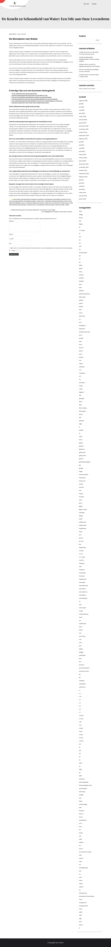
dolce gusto (82, 411)
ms (80, 620)
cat (80, 370)
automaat (82, 316)
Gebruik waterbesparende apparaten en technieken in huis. (30, 95)
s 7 (80, 712)
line (80, 544)
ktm (80, 535)
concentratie (16, 199)
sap (80, 798)
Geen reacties (22, 34)
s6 (79, 773)
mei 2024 (81, 186)
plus (80, 658)
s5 (79, 766)
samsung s (82, 792)
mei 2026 (81, 110)
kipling (81, 516)
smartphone (82, 820)
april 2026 (82, 113)
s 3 (80, 700)
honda (81, 484)
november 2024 (83, 167)
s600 (80, 776)
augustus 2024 (83, 177)
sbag (80, 801)
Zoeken (82, 36)
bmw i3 (81, 348)
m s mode (82, 557)
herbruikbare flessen (30, 201)
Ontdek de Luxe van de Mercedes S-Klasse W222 (89, 76)
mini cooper (82, 608)
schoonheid (56, 203)
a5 (79, 249)
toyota (81, 858)
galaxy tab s (82, 455)
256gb (81, 214)
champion (82, 373)
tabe (80, 839)
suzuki (80, 833)
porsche (81, 665)
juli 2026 (81, 104)
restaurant (82, 687)
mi (79, 601)
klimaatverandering (58, 201)
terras (81, 849)
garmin (81, 459)
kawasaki (81, 513)
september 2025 (84, 135)
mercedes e (82, 595)
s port (81, 731)
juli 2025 (81, 142)
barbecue (82, 329)
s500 (80, 769)
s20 (80, 750)
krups (80, 532)
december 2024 (84, 164)
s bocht (81, 715)
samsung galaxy (83, 782)
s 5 (80, 706)
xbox (80, 922)
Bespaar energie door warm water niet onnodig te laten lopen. (30, 103)
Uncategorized (83, 868)
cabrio (81, 363)
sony (80, 826)
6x (79, 227)
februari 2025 (83, 158)
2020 (80, 211)
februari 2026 (83, 120)
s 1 (79, 690)
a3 (79, 240)
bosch (81, 351)
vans (80, 877)
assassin (81, 281)
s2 (79, 747)
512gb (80, 224)
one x (80, 643)
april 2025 (82, 151)
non (80, 633)
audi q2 (81, 300)
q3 (79, 674)
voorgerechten (83, 906)
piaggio (81, 652)
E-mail (11, 239)
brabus (81, 357)
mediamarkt (82, 579)
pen (80, 646)
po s (80, 662)
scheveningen (83, 804)
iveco (80, 500)
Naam (11, 234)
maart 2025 (82, 154)
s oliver (81, 728)
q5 (79, 677)
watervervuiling (49, 205)
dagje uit (81, 392)
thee (80, 855)
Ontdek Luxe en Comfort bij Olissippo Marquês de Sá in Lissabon (89, 65)
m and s (81, 551)
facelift (81, 430)
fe (79, 433)
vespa (81, 883)
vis (79, 890)
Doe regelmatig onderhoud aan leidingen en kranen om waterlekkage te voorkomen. (37, 101)
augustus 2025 (83, 139)
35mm (81, 218)
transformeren (64, 203)
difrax (80, 402)
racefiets (81, 681)
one (80, 639)
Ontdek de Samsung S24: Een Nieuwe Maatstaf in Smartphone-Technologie (32, 210)
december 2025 (83, 126)
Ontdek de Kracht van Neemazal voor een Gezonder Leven (88, 53)
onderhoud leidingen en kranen (35, 203)
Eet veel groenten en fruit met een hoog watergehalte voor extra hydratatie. (35, 99)
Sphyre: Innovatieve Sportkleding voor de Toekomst (89, 70)
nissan (81, 630)
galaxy (81, 443)
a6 (79, 256)
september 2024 (84, 173)
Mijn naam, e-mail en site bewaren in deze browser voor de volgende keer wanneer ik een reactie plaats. (42, 248)
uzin (80, 871)
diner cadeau (83, 408)
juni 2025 (81, 145)
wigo (80, 918)
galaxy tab (82, 452)
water (71, 203)
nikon (80, 627)
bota (80, 354)
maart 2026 (82, 116)
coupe (81, 386)
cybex (81, 389)
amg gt (81, 275)
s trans (81, 738)
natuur (23, 203)
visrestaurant (83, 893)
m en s (81, 554)
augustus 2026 (83, 101)
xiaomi (81, 925)
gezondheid (56, 199)
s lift (80, 722)
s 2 (80, 693)
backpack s (82, 325)
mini (80, 604)
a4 (80, 243)
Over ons (86, 4)
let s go (81, 541)
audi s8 (81, 306)
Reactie (11, 221)
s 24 (80, 696)
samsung (81, 779)
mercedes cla (83, 592)
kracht (66, 201)
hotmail (81, 487)
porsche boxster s (84, 668)
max (80, 566)
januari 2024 (82, 199)
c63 (80, 360)
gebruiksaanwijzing (84, 462)
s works (81, 741)
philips (81, 649)
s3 (79, 757)
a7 (79, 259)
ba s (80, 322)
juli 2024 (81, 180)
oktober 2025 (83, 132)
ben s (80, 335)
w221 (80, 915)
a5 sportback (83, 253)
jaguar (81, 506)
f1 (79, 427)
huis (80, 490)
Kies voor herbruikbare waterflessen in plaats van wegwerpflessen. (32, 97)
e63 (80, 417)
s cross (81, 719)
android (81, 278)
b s (80, 319)
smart (81, 817)
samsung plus (83, 788)
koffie (80, 519)
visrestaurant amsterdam (86, 896)
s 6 (80, 709)
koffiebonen (82, 522)
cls (80, 379)
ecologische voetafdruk (37, 199)
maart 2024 (82, 192)
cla (80, 376)
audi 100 (81, 291)
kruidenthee (82, 528)
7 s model (82, 230)
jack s (80, 503)
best (80, 341)
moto (80, 617)
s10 (80, 744)
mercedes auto (83, 585)
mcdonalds (82, 573)
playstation (82, 655)
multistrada (82, 623)
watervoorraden (60, 205)
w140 (80, 909)
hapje (80, 471)
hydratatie (48, 201)
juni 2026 (81, 107)
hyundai (81, 497)
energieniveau (48, 199)
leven (70, 201)
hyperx (81, 493)
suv (80, 830)
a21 (80, 237)
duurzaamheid (25, 199)
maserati (81, 563)
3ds (80, 221)
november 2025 (83, 129)
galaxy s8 (81, 449)
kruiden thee (82, 525)
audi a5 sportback (84, 294)
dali (80, 395)
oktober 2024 (83, 170)
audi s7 (81, 303)
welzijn (67, 205)
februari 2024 (83, 196)
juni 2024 (81, 183)
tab (80, 836)
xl (79, 928)
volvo (80, 899)
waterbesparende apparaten (18, 205)
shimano (81, 811)
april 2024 (82, 189)
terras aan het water (85, 852)
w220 (80, 912)
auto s (81, 313)
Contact (94, 4)
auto (80, 310)
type (80, 861)
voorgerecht (83, 903)
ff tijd (80, 436)
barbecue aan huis (84, 332)
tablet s (81, 842)
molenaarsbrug (83, 614)
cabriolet (81, 367)
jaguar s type (83, 509)
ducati (81, 414)
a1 (79, 233)
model (81, 611)
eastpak (81, 421)
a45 (80, 246)
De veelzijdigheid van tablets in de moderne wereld (57, 212)
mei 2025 (81, 148)
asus (80, 284)
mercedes (82, 582)
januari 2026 (82, 123)
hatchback (82, 478)
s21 (80, 753)
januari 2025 (82, 161)
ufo (80, 864)
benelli (81, 338)
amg (80, 272)
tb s (80, 845)
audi (80, 287)
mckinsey (82, 576)
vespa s (81, 887)
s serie (81, 734)
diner (80, 405)
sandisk (81, 795)
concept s (82, 383)
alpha (80, 268)
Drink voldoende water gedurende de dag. (24, 94)
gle (80, 465)
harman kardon (83, 474)
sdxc (80, 807)
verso (80, 880)
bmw (80, 344)
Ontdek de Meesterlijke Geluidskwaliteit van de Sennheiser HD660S (89, 59)
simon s (81, 814)
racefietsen (82, 684)
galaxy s (81, 446)
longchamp (82, 547)
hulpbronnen (40, 201)
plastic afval (48, 203)
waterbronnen (31, 205)
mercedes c (82, 589)
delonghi (81, 398)
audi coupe (82, 297)
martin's (81, 560)
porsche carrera (84, 671)
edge (80, 424)
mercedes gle (83, 598)
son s (80, 823)
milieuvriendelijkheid (15, 203)
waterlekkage (40, 205)
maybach (82, 570)
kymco (81, 538)
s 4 (80, 703)
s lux (80, 725)
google (81, 468)
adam (80, 265)
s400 (80, 763)
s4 (79, 760)
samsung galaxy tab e (85, 785)
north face (82, 636)
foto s (80, 440)
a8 (79, 262)
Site (10, 243)
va (79, 874)
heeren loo (82, 481)
